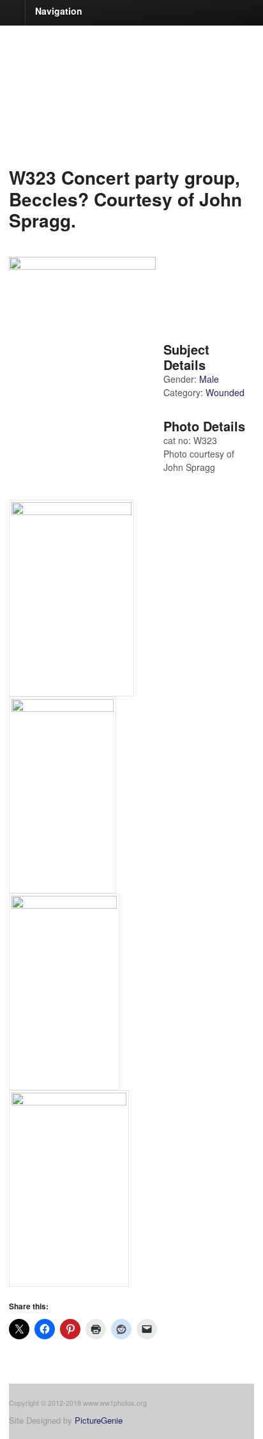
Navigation (58, 10)
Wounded (225, 392)
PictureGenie (99, 1420)
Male (209, 379)
